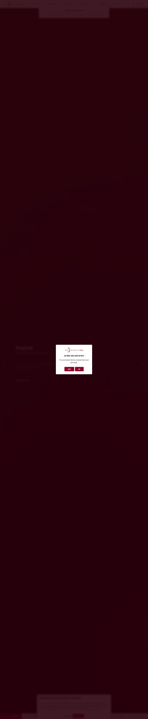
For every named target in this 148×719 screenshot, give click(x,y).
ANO (69, 369)
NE (79, 369)
